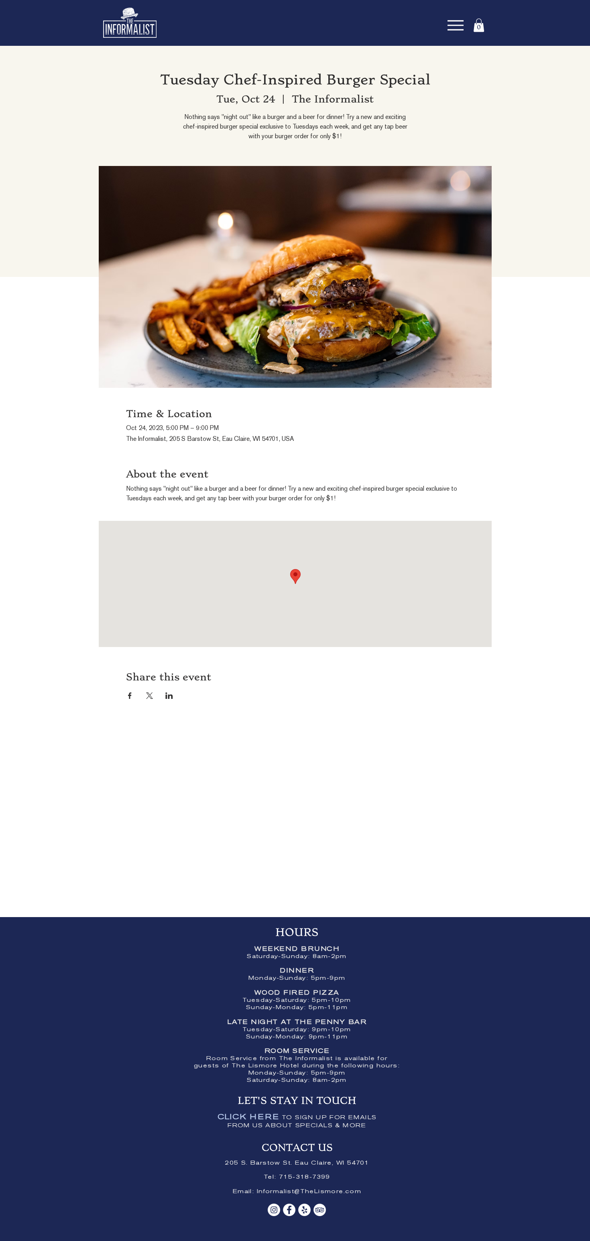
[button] (478, 25)
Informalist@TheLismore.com (309, 1191)
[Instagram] (274, 1210)
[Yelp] (304, 1210)
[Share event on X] (149, 695)
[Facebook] (289, 1210)
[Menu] (455, 25)
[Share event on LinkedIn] (169, 695)
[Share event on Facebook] (130, 695)
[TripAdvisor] (319, 1210)
